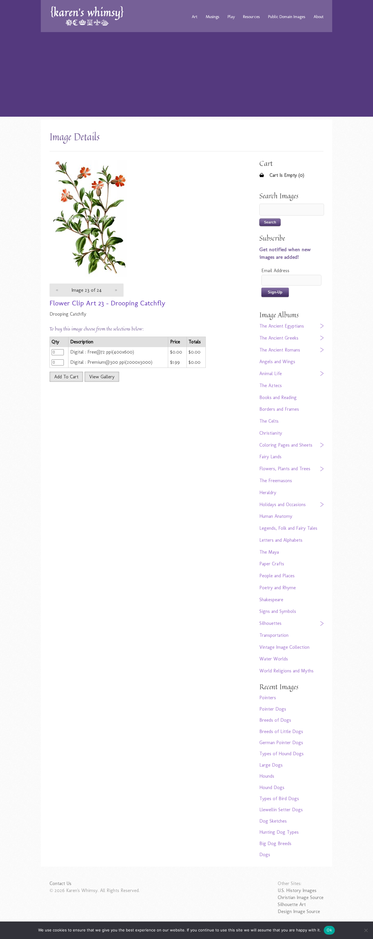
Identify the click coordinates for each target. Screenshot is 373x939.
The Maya (269, 552)
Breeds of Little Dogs (281, 731)
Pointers (267, 697)
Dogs (264, 854)
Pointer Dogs (272, 709)
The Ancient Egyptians (281, 326)
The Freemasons (275, 480)
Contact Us (60, 883)
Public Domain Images (286, 16)
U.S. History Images (297, 890)
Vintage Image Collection (284, 647)
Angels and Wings (277, 361)
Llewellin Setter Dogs (281, 809)
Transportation (273, 635)
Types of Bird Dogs (279, 798)
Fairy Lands (270, 456)
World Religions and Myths (286, 671)
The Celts (269, 421)
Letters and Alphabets (280, 540)
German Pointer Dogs (281, 742)
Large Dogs (271, 765)
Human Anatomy (275, 516)
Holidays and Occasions (282, 504)
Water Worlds (273, 659)
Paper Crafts (271, 563)
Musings (212, 16)
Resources (251, 16)
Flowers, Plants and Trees (284, 468)
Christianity (270, 433)
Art (194, 16)
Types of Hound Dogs (281, 753)
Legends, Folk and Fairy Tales (288, 528)
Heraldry (267, 492)
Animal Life (270, 373)
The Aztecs (270, 385)
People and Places (277, 575)
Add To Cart (66, 377)
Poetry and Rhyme (277, 587)
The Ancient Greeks (278, 338)
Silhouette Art (292, 904)
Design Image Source (299, 911)
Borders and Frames (279, 409)
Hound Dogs (271, 787)
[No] (366, 930)
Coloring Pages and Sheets (285, 445)
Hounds (266, 776)
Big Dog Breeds (275, 843)
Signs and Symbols (277, 611)
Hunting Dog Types (279, 832)
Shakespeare (271, 599)
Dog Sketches (273, 821)
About (318, 16)
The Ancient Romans (279, 350)
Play (231, 16)
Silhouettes (270, 623)
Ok (329, 930)
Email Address (275, 270)
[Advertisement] (186, 76)
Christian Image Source (300, 897)
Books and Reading (278, 397)
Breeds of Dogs (275, 720)
